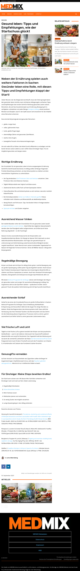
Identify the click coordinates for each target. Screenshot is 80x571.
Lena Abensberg (12, 457)
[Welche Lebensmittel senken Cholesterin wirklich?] (43, 493)
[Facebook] (3, 467)
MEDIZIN (4, 20)
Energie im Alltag (33, 109)
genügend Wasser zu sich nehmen (12, 226)
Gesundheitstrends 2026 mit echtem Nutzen (26, 500)
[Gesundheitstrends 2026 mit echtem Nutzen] (26, 493)
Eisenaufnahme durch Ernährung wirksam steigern (9, 500)
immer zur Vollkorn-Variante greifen (30, 197)
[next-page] (6, 506)
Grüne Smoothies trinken (12, 389)
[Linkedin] (8, 467)
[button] (76, 14)
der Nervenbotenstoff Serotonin (41, 338)
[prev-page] (2, 506)
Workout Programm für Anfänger (18, 280)
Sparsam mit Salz (9, 208)
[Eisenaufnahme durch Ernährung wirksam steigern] (9, 493)
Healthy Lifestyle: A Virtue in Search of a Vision (23, 448)
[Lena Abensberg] (3, 457)
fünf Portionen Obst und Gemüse (27, 178)
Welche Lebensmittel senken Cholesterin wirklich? (43, 500)
